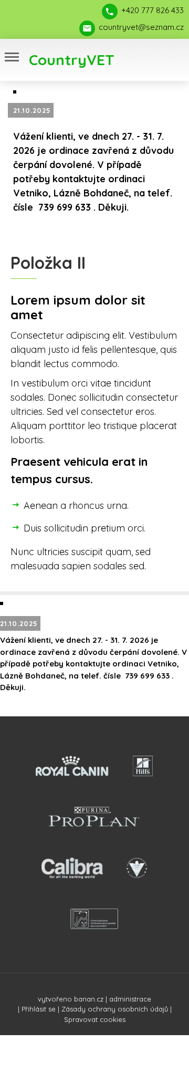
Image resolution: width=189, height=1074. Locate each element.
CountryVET (71, 59)
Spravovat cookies (94, 1019)
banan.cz (88, 999)
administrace (130, 999)
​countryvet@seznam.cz (141, 27)
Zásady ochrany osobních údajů (114, 1009)
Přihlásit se (39, 1009)
